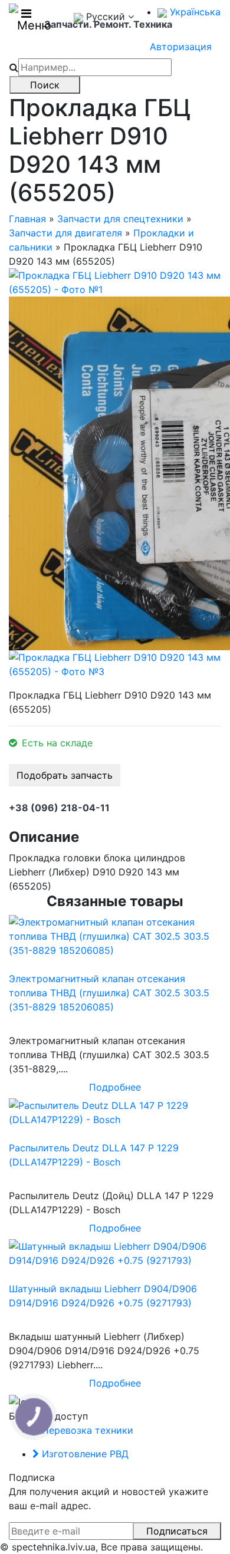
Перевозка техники (86, 1430)
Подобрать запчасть (65, 775)
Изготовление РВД (84, 1454)
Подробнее (115, 1087)
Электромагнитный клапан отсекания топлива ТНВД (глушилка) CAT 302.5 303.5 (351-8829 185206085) (109, 993)
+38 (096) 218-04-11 (59, 808)
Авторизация (181, 46)
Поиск (45, 85)
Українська (194, 12)
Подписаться (177, 1531)
